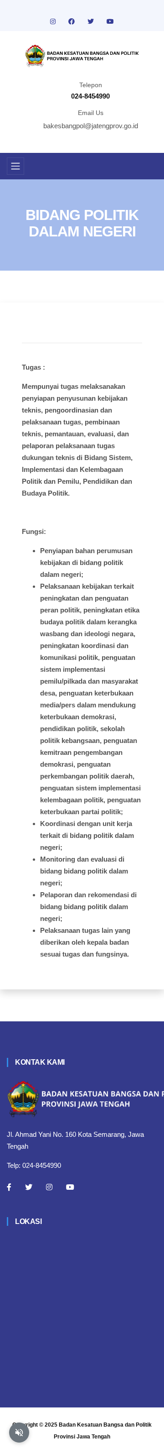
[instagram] (54, 21)
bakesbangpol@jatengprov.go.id (90, 126)
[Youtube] (70, 1187)
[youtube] (110, 21)
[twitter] (91, 21)
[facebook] (72, 21)
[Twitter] (28, 1187)
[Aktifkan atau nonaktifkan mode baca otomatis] (19, 1433)
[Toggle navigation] (15, 166)
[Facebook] (9, 1187)
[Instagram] (49, 1187)
